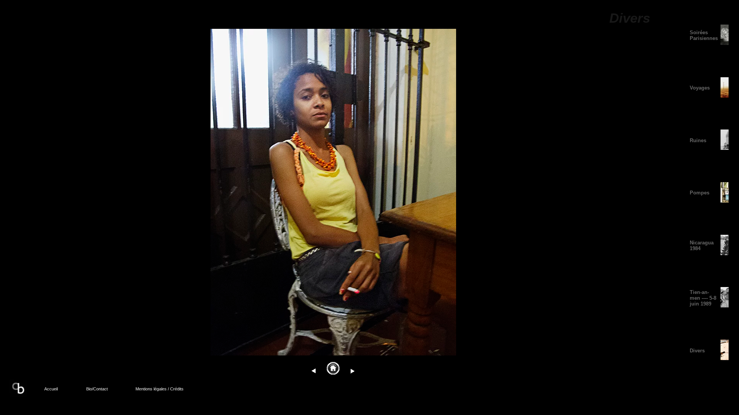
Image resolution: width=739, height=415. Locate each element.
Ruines (698, 140)
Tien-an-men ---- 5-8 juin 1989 (703, 298)
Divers (697, 351)
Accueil (51, 389)
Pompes (699, 193)
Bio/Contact (97, 389)
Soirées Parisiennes (704, 35)
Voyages (700, 88)
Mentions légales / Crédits (159, 389)
